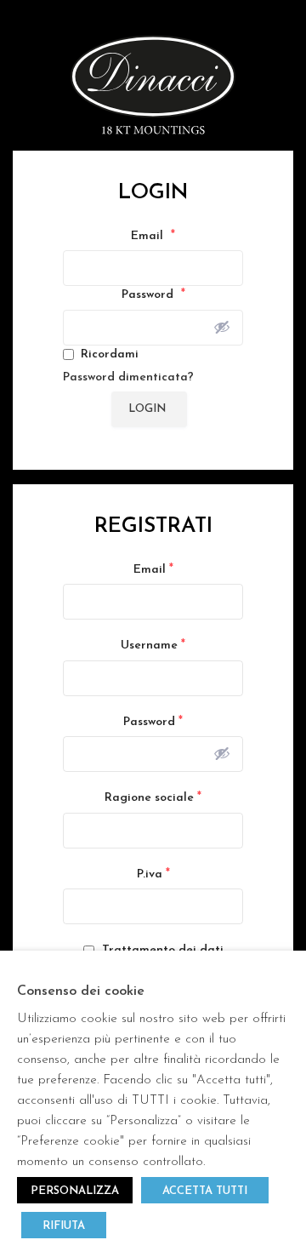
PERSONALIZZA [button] (75, 1191)
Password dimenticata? (128, 377)
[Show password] (221, 326)
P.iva (153, 874)
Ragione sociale (153, 797)
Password (153, 294)
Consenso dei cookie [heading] (80, 991)
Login (147, 408)
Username (153, 645)
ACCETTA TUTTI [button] (204, 1191)
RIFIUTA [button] (63, 1225)
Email (153, 236)
